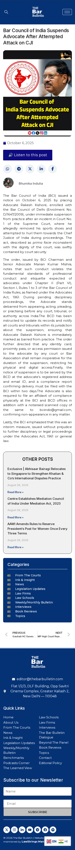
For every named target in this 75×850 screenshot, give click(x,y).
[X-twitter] (6, 829)
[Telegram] (18, 169)
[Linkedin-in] (22, 829)
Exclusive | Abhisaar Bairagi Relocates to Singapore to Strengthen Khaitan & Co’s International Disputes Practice (37, 473)
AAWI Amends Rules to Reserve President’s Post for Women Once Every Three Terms (38, 528)
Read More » (16, 492)
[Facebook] (52, 169)
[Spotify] (53, 829)
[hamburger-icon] (67, 12)
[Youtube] (29, 829)
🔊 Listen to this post (27, 155)
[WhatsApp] (7, 169)
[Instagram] (14, 829)
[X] (30, 169)
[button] (6, 12)
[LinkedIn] (41, 169)
